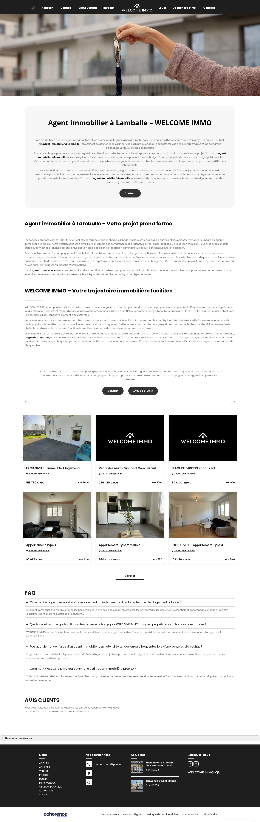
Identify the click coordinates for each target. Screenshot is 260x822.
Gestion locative (50, 786)
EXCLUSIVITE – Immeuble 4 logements (53, 468)
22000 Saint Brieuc (39, 473)
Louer (162, 8)
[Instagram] (190, 763)
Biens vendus (88, 8)
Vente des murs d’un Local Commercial (127, 468)
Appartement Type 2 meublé (119, 545)
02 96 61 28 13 (144, 391)
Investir (44, 775)
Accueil (44, 763)
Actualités (46, 790)
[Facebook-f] (196, 763)
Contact (209, 8)
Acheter (47, 8)
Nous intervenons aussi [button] (18, 738)
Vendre (43, 771)
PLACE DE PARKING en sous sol (193, 468)
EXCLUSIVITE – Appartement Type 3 (197, 545)
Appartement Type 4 (41, 545)
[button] (48, 8)
